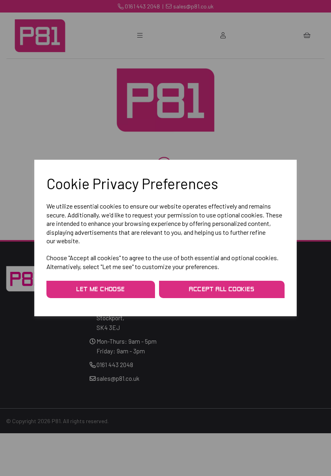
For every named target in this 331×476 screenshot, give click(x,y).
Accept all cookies (221, 290)
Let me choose (100, 290)
